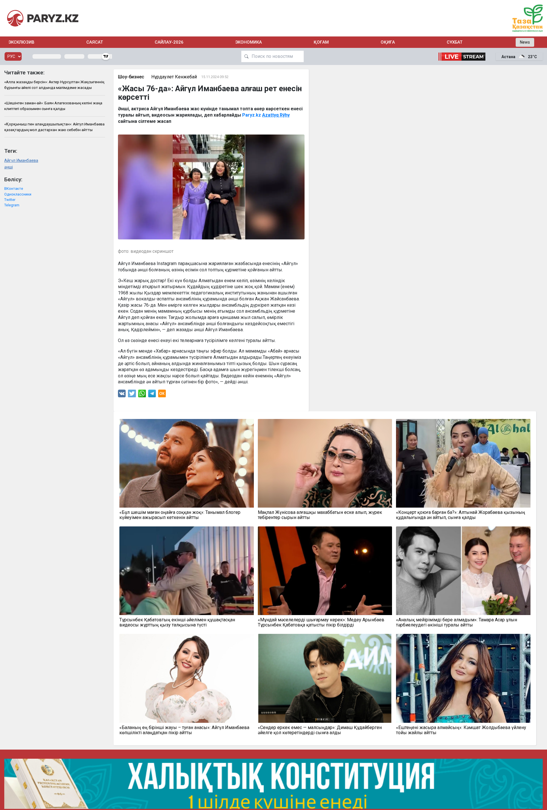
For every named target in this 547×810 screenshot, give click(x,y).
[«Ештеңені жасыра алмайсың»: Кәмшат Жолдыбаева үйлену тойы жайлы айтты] (463, 678)
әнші (8, 167)
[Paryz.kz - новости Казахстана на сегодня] (42, 18)
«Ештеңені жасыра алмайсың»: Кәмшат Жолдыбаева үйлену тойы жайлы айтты (461, 730)
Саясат (94, 42)
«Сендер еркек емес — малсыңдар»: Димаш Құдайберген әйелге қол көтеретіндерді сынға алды (320, 730)
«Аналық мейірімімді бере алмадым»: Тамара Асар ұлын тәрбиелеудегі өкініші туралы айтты (456, 622)
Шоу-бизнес (131, 77)
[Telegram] (152, 395)
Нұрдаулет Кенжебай (174, 77)
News (525, 42)
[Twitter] (132, 395)
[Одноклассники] (162, 395)
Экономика (248, 42)
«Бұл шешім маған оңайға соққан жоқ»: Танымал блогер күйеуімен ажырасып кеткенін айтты (179, 515)
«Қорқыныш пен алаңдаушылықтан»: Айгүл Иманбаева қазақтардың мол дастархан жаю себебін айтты (54, 127)
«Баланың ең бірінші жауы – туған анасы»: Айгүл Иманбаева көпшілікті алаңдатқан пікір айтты (184, 730)
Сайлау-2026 (169, 42)
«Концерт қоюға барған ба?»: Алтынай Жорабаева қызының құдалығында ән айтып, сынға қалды (460, 515)
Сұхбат (454, 42)
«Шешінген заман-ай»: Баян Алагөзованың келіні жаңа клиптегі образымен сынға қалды (53, 106)
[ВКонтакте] (122, 395)
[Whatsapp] (142, 395)
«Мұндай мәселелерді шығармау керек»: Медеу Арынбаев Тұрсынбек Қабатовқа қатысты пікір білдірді (321, 622)
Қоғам (321, 42)
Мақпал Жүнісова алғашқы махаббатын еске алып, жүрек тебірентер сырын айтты (320, 515)
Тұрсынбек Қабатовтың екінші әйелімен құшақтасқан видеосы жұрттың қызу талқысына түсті (177, 622)
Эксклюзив (21, 42)
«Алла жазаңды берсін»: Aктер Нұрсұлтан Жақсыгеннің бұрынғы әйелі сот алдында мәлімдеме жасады (54, 85)
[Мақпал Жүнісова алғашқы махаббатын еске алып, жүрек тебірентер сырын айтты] (325, 463)
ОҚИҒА (388, 42)
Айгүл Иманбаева (21, 160)
